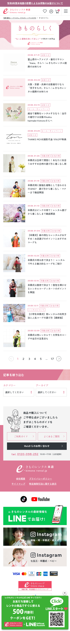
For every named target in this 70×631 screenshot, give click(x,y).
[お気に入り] (45, 11)
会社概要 (20, 478)
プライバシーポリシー (40, 478)
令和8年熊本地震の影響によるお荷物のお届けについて (35, 3)
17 (52, 359)
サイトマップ (18, 483)
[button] (65, 593)
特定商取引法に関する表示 (42, 483)
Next (58, 358)
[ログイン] (51, 11)
